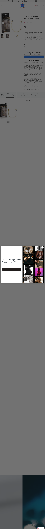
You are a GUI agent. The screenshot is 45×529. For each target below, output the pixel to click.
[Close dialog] (42, 247)
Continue (12, 269)
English (41, 527)
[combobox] (40, 528)
